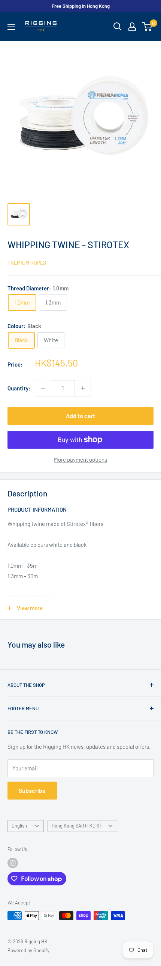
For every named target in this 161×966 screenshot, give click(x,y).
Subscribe (32, 790)
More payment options (80, 459)
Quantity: (18, 388)
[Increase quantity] (83, 388)
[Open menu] (11, 27)
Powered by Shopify (28, 950)
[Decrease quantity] (43, 388)
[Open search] (117, 26)
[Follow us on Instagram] (12, 863)
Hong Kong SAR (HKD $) (76, 826)
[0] (147, 26)
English (19, 826)
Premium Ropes (26, 262)
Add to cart (80, 415)
